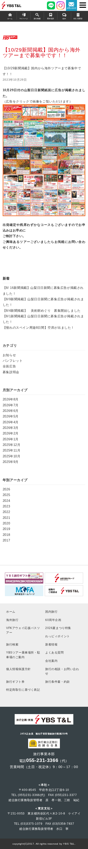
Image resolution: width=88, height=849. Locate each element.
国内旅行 (51, 611)
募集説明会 (11, 372)
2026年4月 (11, 422)
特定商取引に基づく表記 (23, 689)
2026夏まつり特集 (58, 627)
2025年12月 (12, 445)
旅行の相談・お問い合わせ (62, 671)
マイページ (23, 19)
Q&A (64, 19)
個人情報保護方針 (18, 669)
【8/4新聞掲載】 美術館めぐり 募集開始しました (42, 310)
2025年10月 (12, 456)
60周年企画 (53, 619)
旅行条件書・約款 (57, 681)
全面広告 (9, 366)
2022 (6, 512)
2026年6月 (11, 411)
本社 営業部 (77, 19)
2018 (6, 535)
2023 (6, 506)
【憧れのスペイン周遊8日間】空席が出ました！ (38, 327)
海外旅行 (12, 619)
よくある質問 (54, 652)
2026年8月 (11, 399)
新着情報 (51, 644)
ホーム (9, 19)
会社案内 (51, 660)
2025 (6, 495)
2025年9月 (11, 462)
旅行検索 (37, 19)
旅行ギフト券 (15, 681)
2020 (6, 523)
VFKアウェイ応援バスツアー (23, 630)
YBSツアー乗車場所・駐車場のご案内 (23, 655)
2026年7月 (11, 405)
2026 (6, 489)
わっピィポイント (57, 636)
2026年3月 (11, 428)
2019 (6, 529)
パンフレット (13, 361)
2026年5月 (11, 416)
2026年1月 (11, 439)
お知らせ (9, 355)
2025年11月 (12, 450)
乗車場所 (50, 19)
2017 (6, 540)
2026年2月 (11, 433)
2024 (6, 501)
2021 (6, 518)
